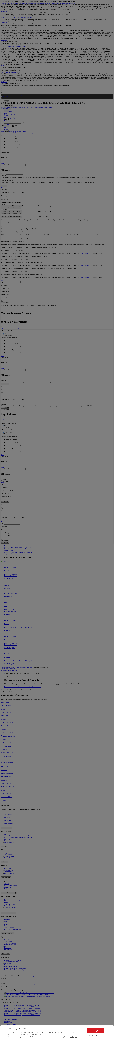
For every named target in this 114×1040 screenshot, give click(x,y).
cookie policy (73, 1037)
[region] (57, 1032)
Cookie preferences (95, 1036)
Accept (95, 1031)
